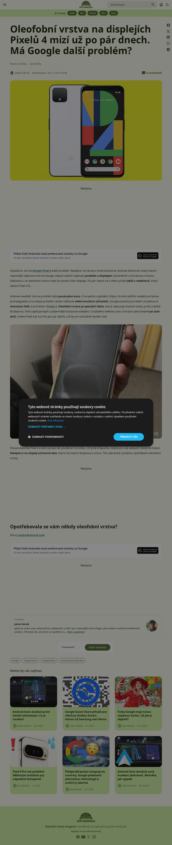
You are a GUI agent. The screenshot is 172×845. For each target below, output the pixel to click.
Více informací (55, 420)
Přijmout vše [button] (129, 436)
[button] (86, 426)
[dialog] (86, 422)
